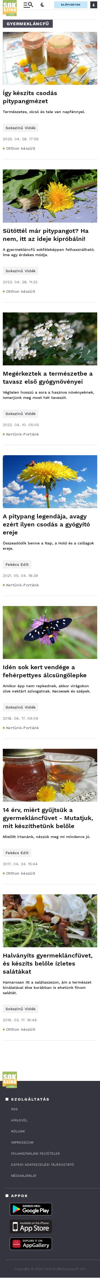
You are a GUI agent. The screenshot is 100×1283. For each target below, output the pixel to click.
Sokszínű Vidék (21, 128)
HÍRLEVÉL (19, 1120)
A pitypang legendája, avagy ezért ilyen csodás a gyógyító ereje (46, 524)
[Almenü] (28, 5)
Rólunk (18, 1131)
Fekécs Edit (17, 564)
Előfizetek (71, 4)
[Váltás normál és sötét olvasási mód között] (42, 5)
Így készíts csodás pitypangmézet (30, 97)
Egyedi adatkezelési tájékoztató (42, 1165)
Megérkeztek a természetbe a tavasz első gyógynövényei (48, 377)
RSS (14, 1109)
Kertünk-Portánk (22, 434)
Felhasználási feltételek (35, 1153)
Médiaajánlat (24, 1176)
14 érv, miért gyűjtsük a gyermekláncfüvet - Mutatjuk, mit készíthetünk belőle (48, 817)
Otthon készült (20, 148)
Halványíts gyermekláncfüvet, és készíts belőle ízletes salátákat (47, 963)
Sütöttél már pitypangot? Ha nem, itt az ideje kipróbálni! (46, 234)
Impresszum (22, 1142)
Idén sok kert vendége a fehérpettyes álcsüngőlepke (45, 671)
